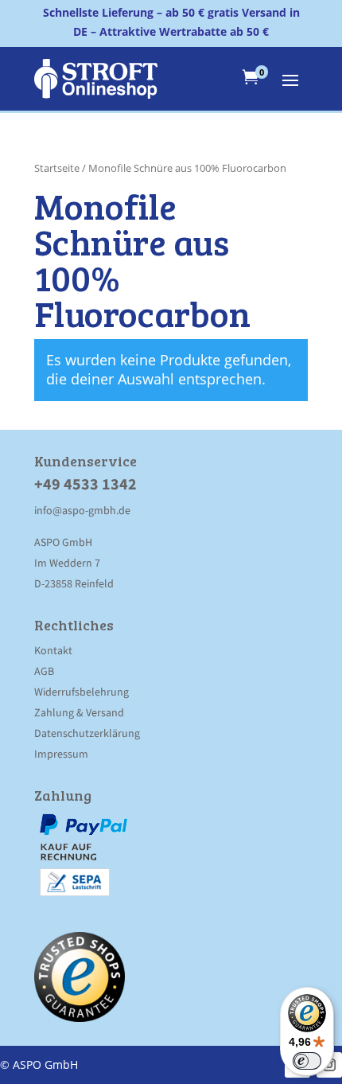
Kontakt (53, 650)
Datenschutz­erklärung (87, 733)
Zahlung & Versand (79, 712)
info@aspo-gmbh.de (82, 510)
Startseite (57, 168)
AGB (44, 671)
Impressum (61, 754)
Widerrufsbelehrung (81, 691)
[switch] (307, 1061)
